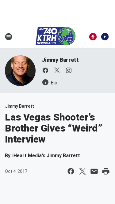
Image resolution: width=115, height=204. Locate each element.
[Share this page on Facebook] (71, 171)
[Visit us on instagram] (68, 70)
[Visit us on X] (57, 70)
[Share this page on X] (82, 171)
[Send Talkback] (93, 36)
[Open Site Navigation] (8, 36)
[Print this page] (106, 171)
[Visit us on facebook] (45, 70)
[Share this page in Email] (94, 171)
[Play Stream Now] (105, 36)
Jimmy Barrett (60, 60)
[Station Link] (55, 36)
